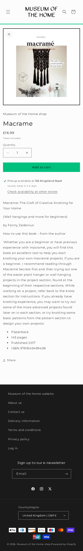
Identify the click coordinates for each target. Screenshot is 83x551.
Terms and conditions (24, 430)
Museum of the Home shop (34, 544)
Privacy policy (18, 439)
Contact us (16, 412)
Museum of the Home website (31, 394)
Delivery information (24, 421)
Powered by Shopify (63, 544)
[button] (8, 11)
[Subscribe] (66, 474)
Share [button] (11, 360)
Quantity (9, 144)
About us (15, 403)
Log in (13, 448)
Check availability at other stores (32, 191)
